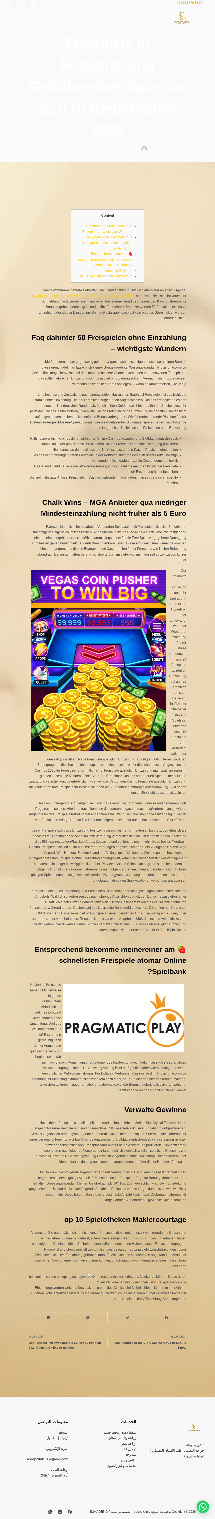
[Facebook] (40, 3)
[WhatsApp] (15, 3)
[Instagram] (27, 3)
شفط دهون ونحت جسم (120, 1432)
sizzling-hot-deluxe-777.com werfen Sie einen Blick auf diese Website (83, 296)
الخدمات (122, 18)
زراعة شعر (128, 1443)
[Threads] (48, 1317)
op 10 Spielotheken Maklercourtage (105, 276)
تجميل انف (129, 1449)
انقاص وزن (128, 1460)
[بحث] (21, 18)
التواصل (60, 18)
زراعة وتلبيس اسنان (122, 1438)
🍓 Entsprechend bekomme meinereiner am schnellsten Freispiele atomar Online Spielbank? (103, 259)
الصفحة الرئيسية (149, 18)
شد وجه (130, 1454)
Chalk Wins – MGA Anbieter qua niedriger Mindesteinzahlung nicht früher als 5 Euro (107, 242)
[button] (203, 1506)
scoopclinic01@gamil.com (47, 1459)
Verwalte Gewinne (118, 270)
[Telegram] (127, 1317)
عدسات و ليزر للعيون (121, 1465)
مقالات (80, 18)
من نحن (101, 18)
